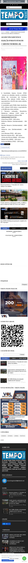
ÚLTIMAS (5, 358)
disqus (14, 228)
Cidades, (3, 49)
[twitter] (13, 5)
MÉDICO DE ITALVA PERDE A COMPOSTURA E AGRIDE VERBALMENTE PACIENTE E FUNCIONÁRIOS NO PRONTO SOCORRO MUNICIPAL (13, 550)
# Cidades (7, 144)
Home (2, 32)
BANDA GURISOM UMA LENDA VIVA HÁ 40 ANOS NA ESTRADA (17, 536)
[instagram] (15, 5)
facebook (22, 228)
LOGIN (2, 440)
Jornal (16, 435)
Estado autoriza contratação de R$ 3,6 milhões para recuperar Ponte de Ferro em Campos (14, 203)
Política (22, 435)
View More (24, 168)
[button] (8, 560)
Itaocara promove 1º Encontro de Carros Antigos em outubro (12, 185)
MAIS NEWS (23, 358)
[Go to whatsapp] (24, 558)
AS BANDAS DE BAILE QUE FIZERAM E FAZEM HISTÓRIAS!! (16, 542)
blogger (5, 228)
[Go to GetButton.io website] (24, 561)
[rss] (17, 5)
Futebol (10, 435)
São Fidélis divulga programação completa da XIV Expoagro (13, 221)
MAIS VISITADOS (14, 359)
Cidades (7, 32)
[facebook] (10, 5)
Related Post (6, 168)
